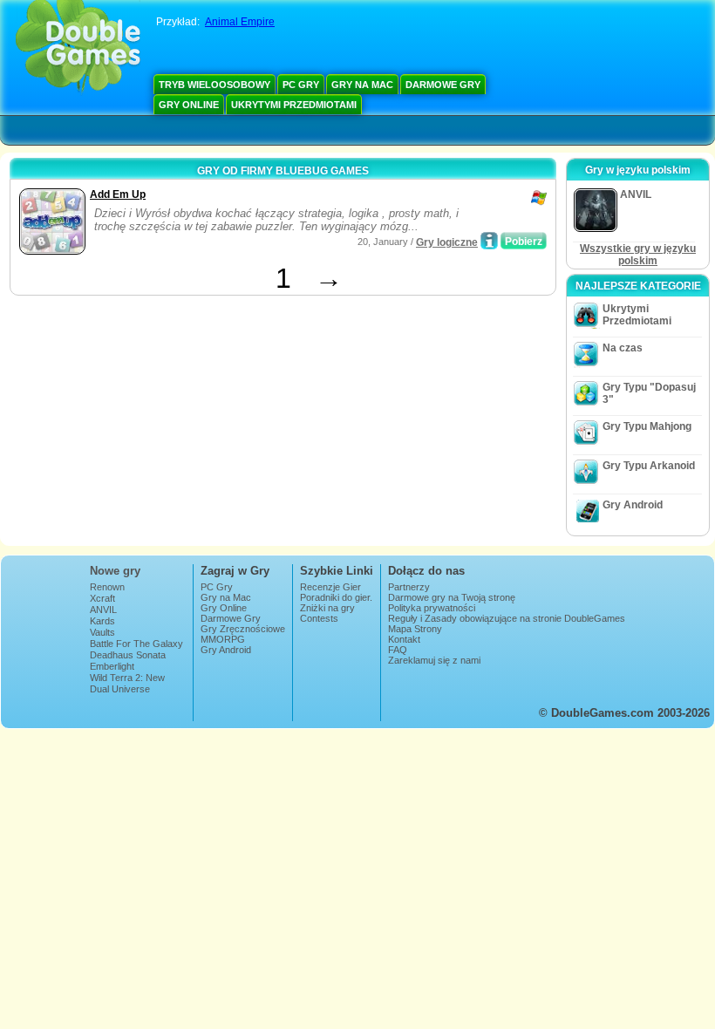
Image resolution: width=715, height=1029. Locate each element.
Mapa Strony (415, 629)
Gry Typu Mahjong (647, 426)
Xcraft (102, 598)
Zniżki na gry (327, 608)
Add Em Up (118, 194)
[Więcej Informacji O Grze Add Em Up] (489, 240)
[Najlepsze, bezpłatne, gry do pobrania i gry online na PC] (78, 48)
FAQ (397, 649)
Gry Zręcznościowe (243, 629)
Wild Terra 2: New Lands (127, 682)
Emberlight (112, 666)
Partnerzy (409, 587)
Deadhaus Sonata (128, 655)
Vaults (102, 632)
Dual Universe (120, 689)
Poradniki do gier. (336, 597)
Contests (319, 618)
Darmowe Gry (442, 84)
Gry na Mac (362, 84)
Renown (107, 587)
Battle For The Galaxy (136, 643)
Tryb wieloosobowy (214, 84)
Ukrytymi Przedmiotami (294, 104)
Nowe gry (115, 570)
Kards (102, 621)
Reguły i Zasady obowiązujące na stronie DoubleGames (506, 618)
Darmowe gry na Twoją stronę (451, 597)
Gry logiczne (447, 242)
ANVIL (103, 609)
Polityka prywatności (431, 608)
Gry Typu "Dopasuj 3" (649, 393)
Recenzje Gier (330, 587)
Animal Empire (240, 22)
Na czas (623, 348)
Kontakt (404, 639)
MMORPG (223, 639)
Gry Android (633, 505)
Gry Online (189, 104)
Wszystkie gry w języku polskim (638, 254)
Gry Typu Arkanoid (649, 466)
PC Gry (301, 84)
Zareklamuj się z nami (434, 660)
